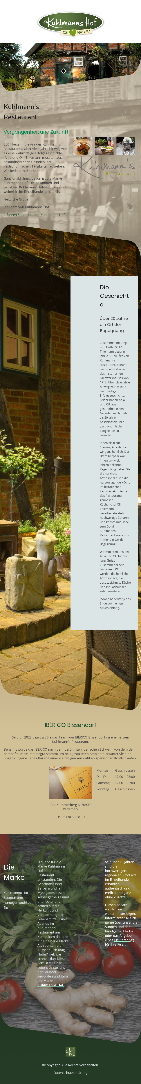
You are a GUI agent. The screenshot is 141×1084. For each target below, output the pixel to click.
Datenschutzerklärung (70, 1072)
